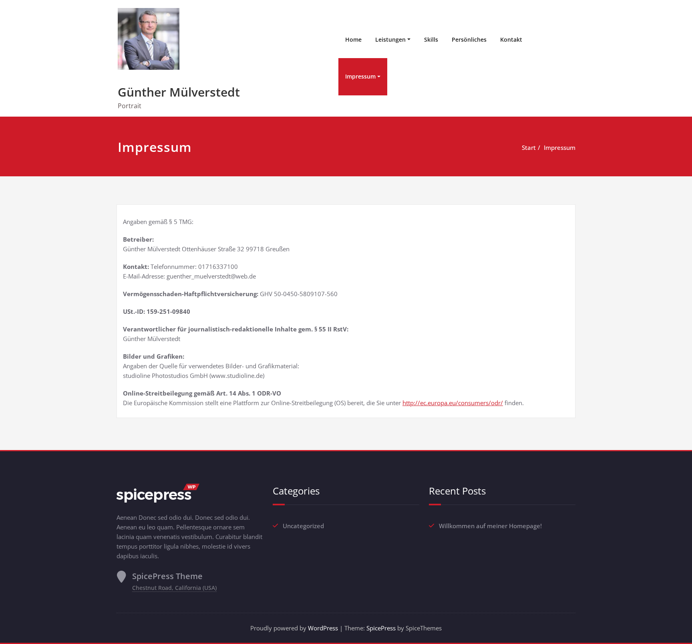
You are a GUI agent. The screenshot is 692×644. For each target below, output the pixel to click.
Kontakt (511, 39)
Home (353, 39)
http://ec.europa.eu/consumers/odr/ (452, 403)
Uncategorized (303, 526)
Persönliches (469, 39)
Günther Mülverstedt (179, 92)
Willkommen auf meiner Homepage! (490, 526)
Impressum (360, 76)
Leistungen (390, 39)
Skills (431, 39)
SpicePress (381, 628)
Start (529, 147)
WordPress (323, 628)
